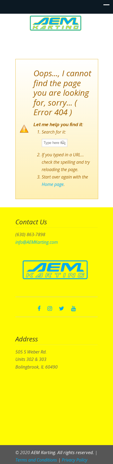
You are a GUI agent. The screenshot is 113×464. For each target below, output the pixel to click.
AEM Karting (56, 23)
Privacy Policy (74, 460)
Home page (53, 184)
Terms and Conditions (36, 460)
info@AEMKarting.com (36, 242)
